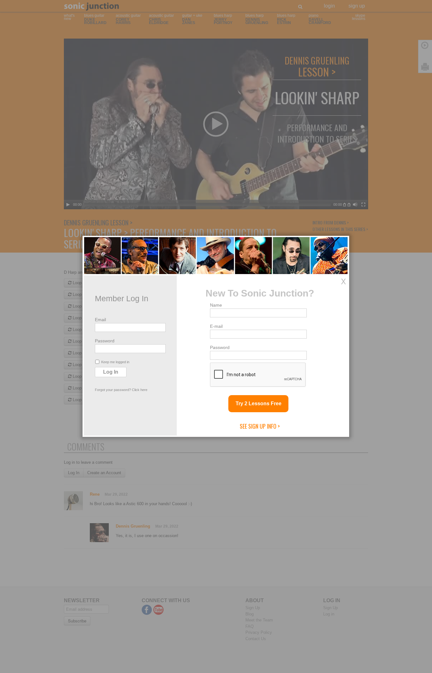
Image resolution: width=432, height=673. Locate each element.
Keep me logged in (115, 362)
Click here (139, 390)
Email (100, 319)
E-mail (216, 326)
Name (216, 305)
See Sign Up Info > (260, 426)
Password (104, 340)
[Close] (343, 281)
